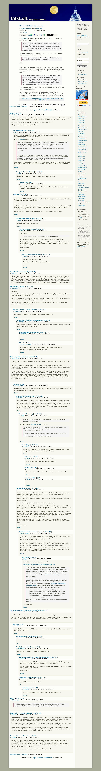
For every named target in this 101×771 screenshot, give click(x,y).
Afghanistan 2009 (82, 129)
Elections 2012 (81, 120)
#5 (41, 636)
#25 (41, 218)
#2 (47, 610)
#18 (37, 688)
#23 (26, 194)
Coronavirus (81, 114)
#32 (37, 445)
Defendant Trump (82, 116)
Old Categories (81, 192)
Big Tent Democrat (26, 28)
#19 (23, 384)
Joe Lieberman (81, 169)
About (82, 35)
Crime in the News (82, 140)
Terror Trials (81, 200)
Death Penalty (81, 144)
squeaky (28, 469)
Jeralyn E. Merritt (82, 74)
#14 (23, 698)
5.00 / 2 (28, 286)
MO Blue (14, 273)
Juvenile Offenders (82, 173)
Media (79, 181)
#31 (36, 557)
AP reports (24, 38)
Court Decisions (82, 138)
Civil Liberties (81, 133)
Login (34, 110)
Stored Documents (82, 151)
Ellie (13, 612)
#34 (37, 457)
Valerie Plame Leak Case (84, 202)
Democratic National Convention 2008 (83, 148)
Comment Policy (85, 37)
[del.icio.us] (35, 35)
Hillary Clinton (81, 163)
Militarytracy (21, 397)
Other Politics (81, 194)
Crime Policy (81, 142)
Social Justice (81, 198)
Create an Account (45, 110)
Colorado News (82, 113)
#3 (32, 130)
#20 (41, 396)
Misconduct (81, 185)
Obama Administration (83, 187)
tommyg (14, 714)
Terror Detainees (82, 146)
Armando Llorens (82, 79)
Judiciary (80, 171)
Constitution (81, 135)
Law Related (81, 175)
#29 (50, 532)
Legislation (80, 176)
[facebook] (41, 35)
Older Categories (82, 190)
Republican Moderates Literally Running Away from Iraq (39, 564)
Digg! (28, 35)
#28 (49, 254)
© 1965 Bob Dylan (81, 246)
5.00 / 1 (17, 113)
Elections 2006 (81, 156)
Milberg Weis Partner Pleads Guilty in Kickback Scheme (38, 98)
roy (15, 132)
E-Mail (78, 37)
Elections (80, 154)
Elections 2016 (81, 118)
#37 (35, 736)
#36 (39, 478)
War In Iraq (39, 28)
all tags (25, 32)
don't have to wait (36, 424)
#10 (45, 309)
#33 (28, 342)
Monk (81, 217)
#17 (37, 357)
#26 (40, 713)
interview (22, 139)
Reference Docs (82, 125)
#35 (36, 467)
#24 (37, 488)
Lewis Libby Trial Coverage (82, 179)
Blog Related (81, 131)
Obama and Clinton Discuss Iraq (18, 106)
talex (16, 196)
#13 (45, 332)
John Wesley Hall (82, 83)
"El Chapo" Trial (82, 152)
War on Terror (81, 205)
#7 (41, 172)
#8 (31, 182)
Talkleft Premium (82, 196)
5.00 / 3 (18, 384)
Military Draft (81, 183)
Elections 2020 (81, 160)
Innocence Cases (82, 167)
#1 (21, 113)
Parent (16, 167)
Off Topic (80, 189)
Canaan (14, 737)
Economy (80, 124)
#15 (38, 647)
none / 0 (37, 172)
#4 (22, 624)
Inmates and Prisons (83, 165)
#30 (40, 414)
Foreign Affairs (81, 162)
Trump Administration (83, 127)
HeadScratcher (16, 115)
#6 (34, 272)
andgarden (18, 311)
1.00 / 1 (22, 194)
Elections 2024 (81, 122)
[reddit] (38, 35)
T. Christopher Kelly (82, 81)
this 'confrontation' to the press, (54, 574)
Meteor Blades (16, 358)
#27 (43, 229)
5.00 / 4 (32, 357)
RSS (86, 35)
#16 (44, 677)
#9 (32, 286)
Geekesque (15, 288)
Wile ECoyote (18, 626)
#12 (49, 320)
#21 (56, 657)
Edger (25, 256)
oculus (19, 173)
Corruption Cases (82, 136)
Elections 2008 (81, 158)
